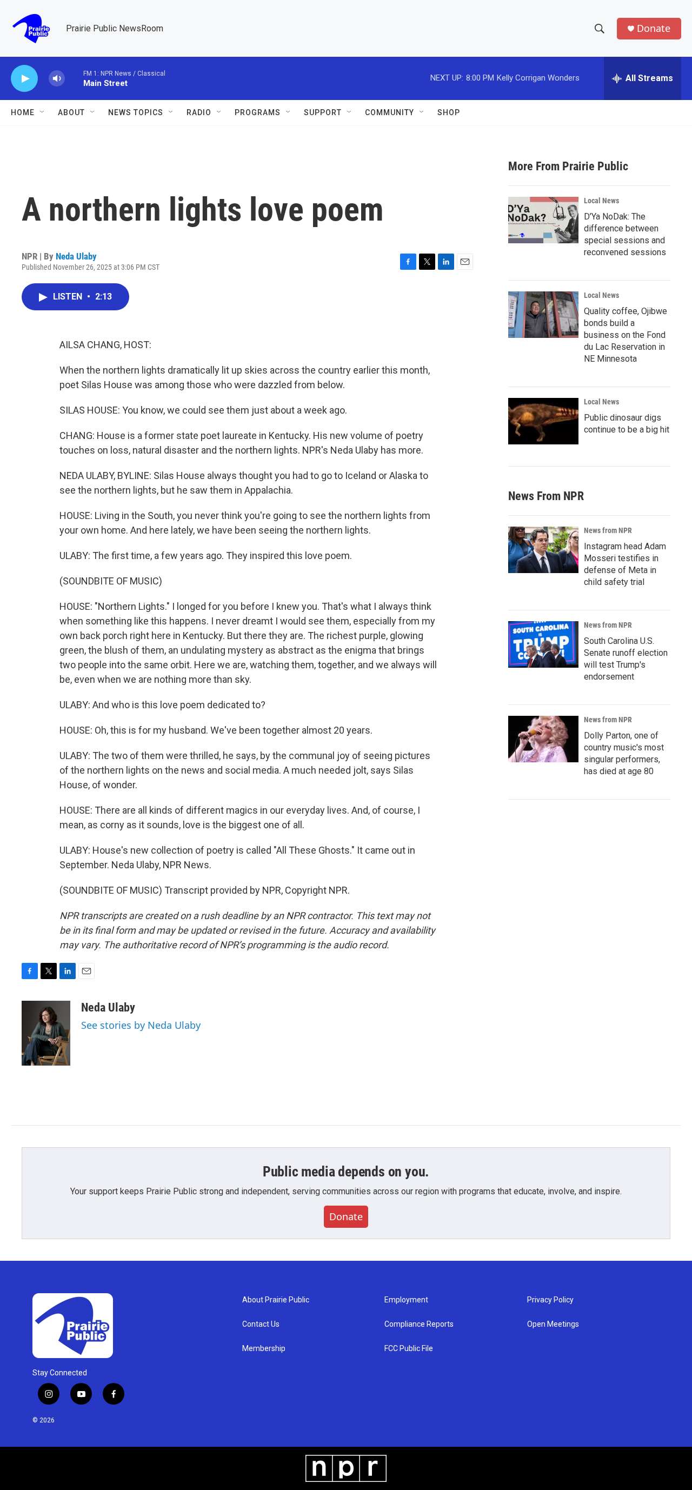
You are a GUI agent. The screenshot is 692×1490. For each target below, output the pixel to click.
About (71, 112)
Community (389, 112)
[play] (24, 78)
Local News (601, 200)
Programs (258, 112)
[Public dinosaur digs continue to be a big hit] (543, 421)
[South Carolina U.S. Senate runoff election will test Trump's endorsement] (543, 644)
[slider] (74, 78)
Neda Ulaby (76, 256)
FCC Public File (408, 1349)
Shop (448, 112)
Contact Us (261, 1324)
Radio (199, 112)
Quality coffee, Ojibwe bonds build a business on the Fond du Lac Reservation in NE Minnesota (625, 335)
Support (323, 112)
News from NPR (608, 530)
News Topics (135, 112)
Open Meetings (553, 1324)
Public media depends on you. (346, 1171)
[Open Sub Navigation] (42, 112)
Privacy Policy (550, 1300)
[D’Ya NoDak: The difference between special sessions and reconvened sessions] (543, 220)
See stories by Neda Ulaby (141, 1025)
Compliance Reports (419, 1324)
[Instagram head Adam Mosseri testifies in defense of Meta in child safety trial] (543, 550)
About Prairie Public (275, 1300)
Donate (653, 28)
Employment (406, 1300)
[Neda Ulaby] (46, 1033)
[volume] (57, 78)
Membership (263, 1349)
